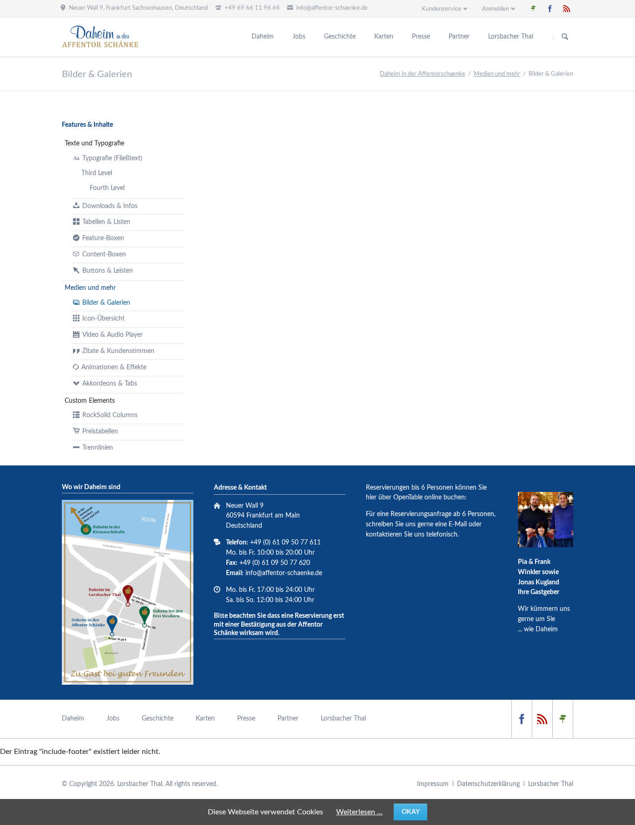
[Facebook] (550, 8)
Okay (411, 812)
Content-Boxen (104, 254)
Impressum (433, 784)
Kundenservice (441, 9)
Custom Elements (90, 401)
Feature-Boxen (103, 238)
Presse (421, 36)
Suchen (565, 37)
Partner (459, 36)
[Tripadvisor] (533, 8)
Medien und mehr (497, 74)
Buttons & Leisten (107, 271)
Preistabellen (100, 431)
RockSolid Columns (110, 415)
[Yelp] (566, 8)
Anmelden (495, 9)
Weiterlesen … (359, 812)
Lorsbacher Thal (510, 36)
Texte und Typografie (94, 143)
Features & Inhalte (87, 125)
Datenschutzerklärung (488, 784)
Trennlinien (97, 448)
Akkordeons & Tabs (109, 383)
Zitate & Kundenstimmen (118, 351)
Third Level (96, 173)
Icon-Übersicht (103, 318)
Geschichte (340, 36)
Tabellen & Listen (106, 222)
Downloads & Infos (110, 206)
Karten (383, 36)
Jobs (298, 36)
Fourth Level (107, 188)
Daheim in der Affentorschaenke (422, 74)
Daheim (262, 36)
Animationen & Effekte (113, 367)
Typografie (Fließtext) (112, 158)
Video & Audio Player (112, 335)
